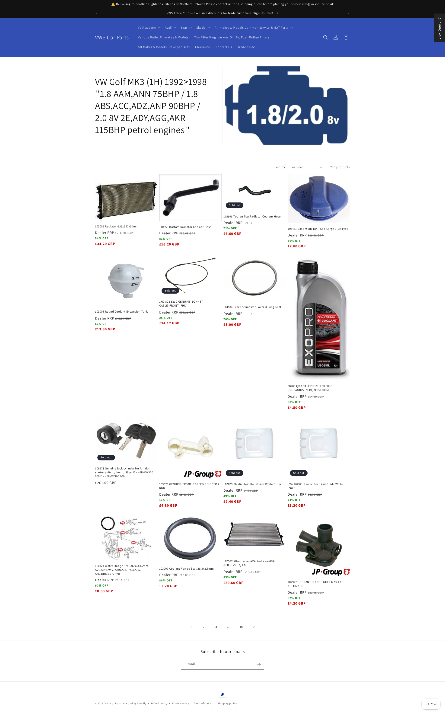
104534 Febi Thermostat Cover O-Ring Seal (252, 307)
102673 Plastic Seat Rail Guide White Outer (252, 484)
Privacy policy (180, 703)
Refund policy (159, 703)
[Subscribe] (259, 664)
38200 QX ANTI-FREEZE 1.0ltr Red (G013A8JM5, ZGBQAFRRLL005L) (310, 388)
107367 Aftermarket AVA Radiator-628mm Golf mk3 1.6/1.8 (251, 563)
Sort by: (280, 167)
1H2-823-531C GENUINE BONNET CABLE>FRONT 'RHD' (181, 304)
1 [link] (191, 626)
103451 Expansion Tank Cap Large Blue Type (318, 229)
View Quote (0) (439, 27)
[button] (148, 27)
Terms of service (203, 703)
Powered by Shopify (134, 703)
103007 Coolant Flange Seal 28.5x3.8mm (186, 569)
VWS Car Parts (113, 703)
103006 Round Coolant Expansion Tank (121, 312)
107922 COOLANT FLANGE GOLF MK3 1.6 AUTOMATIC (314, 584)
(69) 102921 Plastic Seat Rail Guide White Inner (315, 486)
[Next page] (254, 627)
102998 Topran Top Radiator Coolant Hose (251, 216)
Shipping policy (227, 703)
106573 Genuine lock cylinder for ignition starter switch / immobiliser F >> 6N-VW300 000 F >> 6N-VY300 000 (124, 472)
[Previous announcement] (97, 13)
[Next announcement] (348, 13)
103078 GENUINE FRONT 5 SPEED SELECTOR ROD (189, 486)
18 (241, 627)
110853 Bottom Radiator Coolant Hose (185, 227)
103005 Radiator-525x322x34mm (117, 226)
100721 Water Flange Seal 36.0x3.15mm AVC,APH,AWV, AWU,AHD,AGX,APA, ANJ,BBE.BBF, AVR (121, 570)
